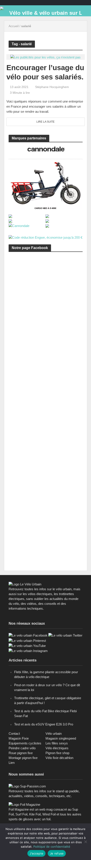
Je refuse (57, 853)
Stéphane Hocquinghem (52, 87)
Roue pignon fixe (21, 753)
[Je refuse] (85, 841)
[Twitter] (65, 635)
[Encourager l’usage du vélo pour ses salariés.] (45, 57)
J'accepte (36, 853)
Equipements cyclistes (25, 743)
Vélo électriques (57, 748)
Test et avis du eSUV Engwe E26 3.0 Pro (43, 724)
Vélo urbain (54, 733)
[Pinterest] (27, 640)
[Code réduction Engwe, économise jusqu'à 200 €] (45, 237)
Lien (12, 762)
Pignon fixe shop (57, 753)
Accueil (14, 26)
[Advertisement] (45, 310)
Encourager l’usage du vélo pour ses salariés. (45, 72)
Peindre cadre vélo (22, 748)
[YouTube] (27, 645)
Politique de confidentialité (51, 846)
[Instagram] (28, 650)
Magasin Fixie (19, 738)
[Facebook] (28, 635)
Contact (14, 733)
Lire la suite (45, 121)
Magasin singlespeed (61, 738)
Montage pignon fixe (23, 758)
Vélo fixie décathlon (59, 758)
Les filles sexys (57, 743)
